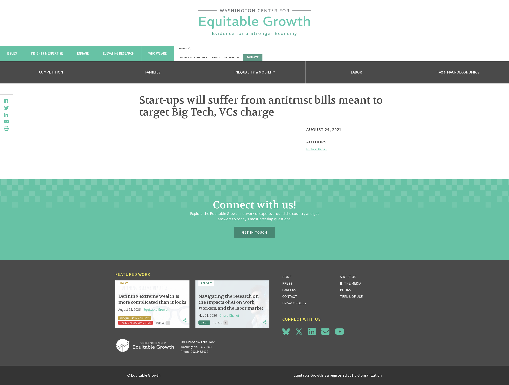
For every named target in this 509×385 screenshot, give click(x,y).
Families (152, 72)
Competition (51, 72)
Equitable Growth (156, 309)
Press (287, 283)
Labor (356, 72)
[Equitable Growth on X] (299, 331)
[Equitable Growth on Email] (325, 331)
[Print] (6, 128)
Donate (252, 57)
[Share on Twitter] (6, 108)
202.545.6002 (199, 352)
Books (345, 290)
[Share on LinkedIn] (6, 115)
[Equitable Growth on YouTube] (339, 331)
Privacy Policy (294, 303)
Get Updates (231, 57)
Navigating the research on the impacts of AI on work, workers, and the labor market (230, 302)
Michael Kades (316, 149)
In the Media (350, 283)
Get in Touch (254, 232)
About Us (348, 276)
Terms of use (351, 296)
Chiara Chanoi (229, 315)
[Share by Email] (6, 121)
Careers (289, 290)
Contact (289, 296)
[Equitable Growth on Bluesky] (286, 331)
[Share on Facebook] (6, 101)
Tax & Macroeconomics (458, 72)
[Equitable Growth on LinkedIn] (312, 331)
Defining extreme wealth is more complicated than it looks (152, 299)
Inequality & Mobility (254, 72)
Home (287, 276)
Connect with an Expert (193, 57)
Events (216, 57)
